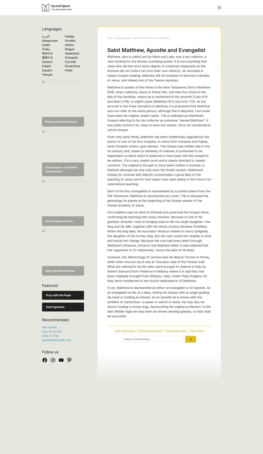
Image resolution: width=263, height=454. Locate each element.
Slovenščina (72, 66)
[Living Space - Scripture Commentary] (63, 152)
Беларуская (50, 40)
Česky (46, 49)
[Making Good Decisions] (63, 103)
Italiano (69, 44)
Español (47, 70)
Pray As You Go (52, 331)
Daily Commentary (125, 330)
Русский (70, 61)
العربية (45, 36)
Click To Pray (50, 335)
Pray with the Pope (58, 295)
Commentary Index (176, 330)
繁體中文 (47, 57)
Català (46, 44)
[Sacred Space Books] (63, 202)
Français (47, 74)
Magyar (70, 49)
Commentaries (123, 38)
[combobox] (154, 339)
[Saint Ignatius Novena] (63, 252)
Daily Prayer (197, 330)
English (46, 66)
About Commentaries (150, 330)
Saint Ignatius (55, 307)
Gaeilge (69, 36)
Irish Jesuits (49, 327)
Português (71, 57)
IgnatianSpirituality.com (56, 340)
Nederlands (72, 53)
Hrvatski (70, 40)
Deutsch (47, 61)
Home (110, 38)
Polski (68, 70)
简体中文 (47, 53)
